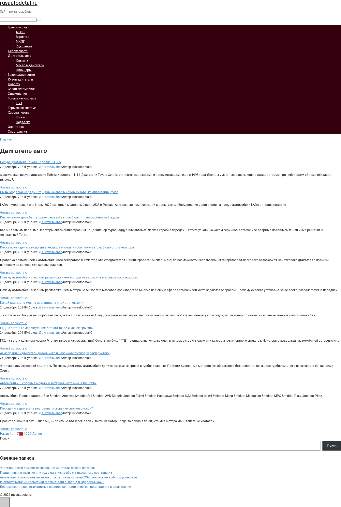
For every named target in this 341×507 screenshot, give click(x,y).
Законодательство (21, 75)
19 (25, 434)
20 (30, 434)
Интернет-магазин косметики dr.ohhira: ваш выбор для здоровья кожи (52, 482)
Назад (4, 434)
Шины (20, 117)
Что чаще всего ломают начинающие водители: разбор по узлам (47, 468)
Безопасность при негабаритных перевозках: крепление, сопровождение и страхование (65, 487)
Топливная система (22, 98)
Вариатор (22, 37)
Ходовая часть (18, 112)
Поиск (4, 438)
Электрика (16, 127)
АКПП (20, 32)
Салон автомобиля (21, 89)
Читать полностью (13, 187)
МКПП (20, 41)
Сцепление (24, 46)
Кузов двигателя (20, 79)
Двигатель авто (19, 56)
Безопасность (18, 51)
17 (17, 434)
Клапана (22, 60)
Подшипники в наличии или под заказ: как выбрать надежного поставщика (56, 472)
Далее (37, 434)
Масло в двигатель (30, 65)
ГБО (19, 103)
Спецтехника (17, 131)
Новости (14, 84)
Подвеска (23, 122)
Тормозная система (22, 108)
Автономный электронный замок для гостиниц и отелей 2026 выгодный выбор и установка (68, 477)
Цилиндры (24, 70)
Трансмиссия (17, 27)
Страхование (17, 94)
